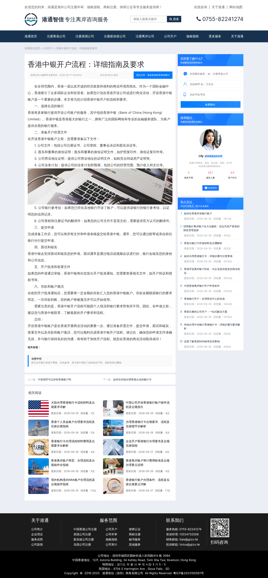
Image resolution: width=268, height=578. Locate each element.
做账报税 (192, 36)
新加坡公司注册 (83, 539)
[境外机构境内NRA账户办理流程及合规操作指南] (38, 485)
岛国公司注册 (82, 544)
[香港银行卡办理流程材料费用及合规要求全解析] (38, 447)
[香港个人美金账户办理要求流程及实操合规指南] (38, 427)
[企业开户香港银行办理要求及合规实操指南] (113, 447)
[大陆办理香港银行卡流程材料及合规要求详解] (38, 408)
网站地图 (235, 7)
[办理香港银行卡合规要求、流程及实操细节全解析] (113, 427)
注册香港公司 (56, 36)
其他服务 (135, 544)
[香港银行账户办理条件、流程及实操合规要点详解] (113, 485)
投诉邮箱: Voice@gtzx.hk (183, 544)
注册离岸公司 (145, 36)
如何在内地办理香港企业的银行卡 (132, 379)
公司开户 (170, 36)
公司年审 (111, 534)
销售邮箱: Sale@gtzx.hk (182, 539)
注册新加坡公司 (115, 36)
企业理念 (37, 534)
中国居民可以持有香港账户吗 (54, 379)
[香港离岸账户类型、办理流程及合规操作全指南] (38, 466)
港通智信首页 (32, 48)
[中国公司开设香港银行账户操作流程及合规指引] (113, 408)
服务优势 (37, 539)
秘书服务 (135, 539)
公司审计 (111, 544)
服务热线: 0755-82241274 (183, 529)
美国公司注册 (82, 534)
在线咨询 (200, 7)
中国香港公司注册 (85, 529)
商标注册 (135, 534)
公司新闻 (37, 544)
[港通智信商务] (31, 19)
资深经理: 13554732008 (182, 534)
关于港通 (218, 7)
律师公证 (135, 529)
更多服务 (215, 36)
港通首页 (31, 36)
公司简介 (37, 529)
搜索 (176, 19)
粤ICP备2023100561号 (188, 573)
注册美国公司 (84, 36)
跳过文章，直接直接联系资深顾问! (153, 75)
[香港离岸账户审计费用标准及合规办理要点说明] (113, 466)
